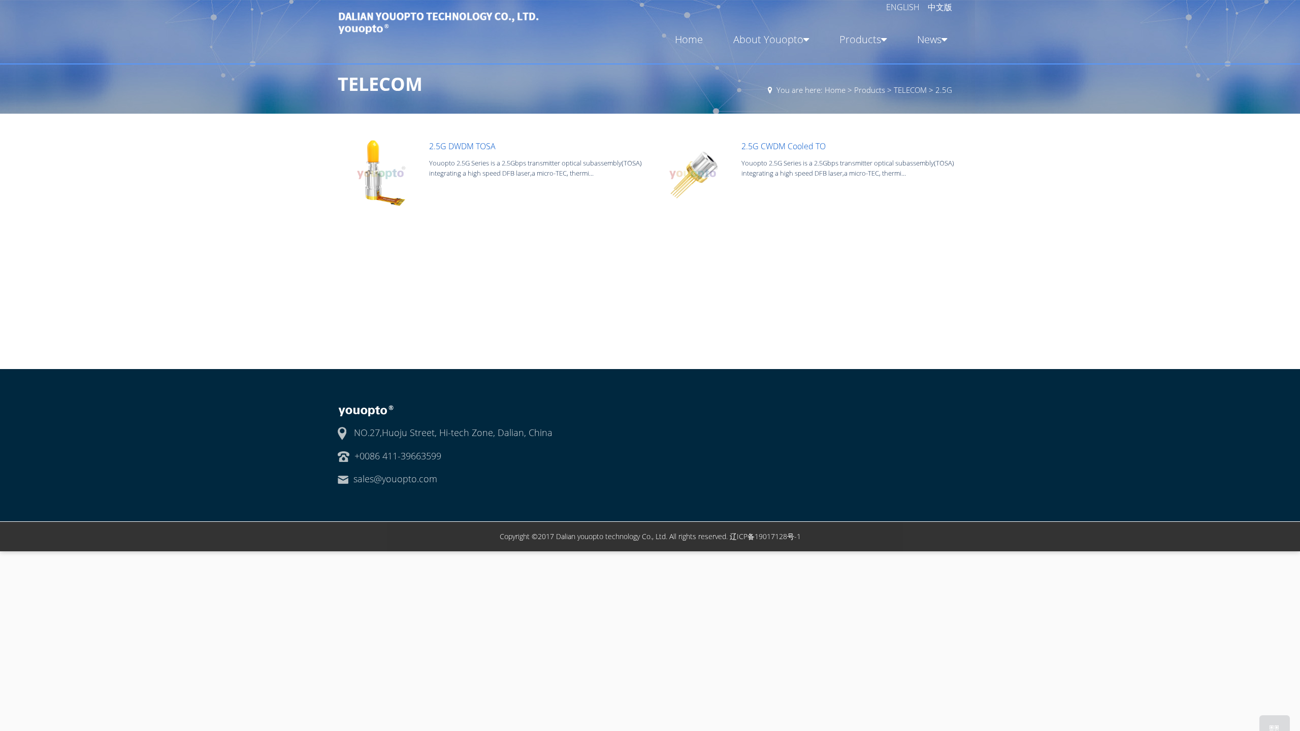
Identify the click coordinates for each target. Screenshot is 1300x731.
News (929, 39)
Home (689, 39)
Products (860, 39)
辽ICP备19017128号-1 (765, 536)
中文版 (940, 7)
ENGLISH (904, 7)
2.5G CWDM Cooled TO (783, 146)
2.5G (943, 90)
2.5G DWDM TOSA (462, 146)
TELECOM (910, 90)
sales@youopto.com (395, 479)
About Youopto (768, 39)
